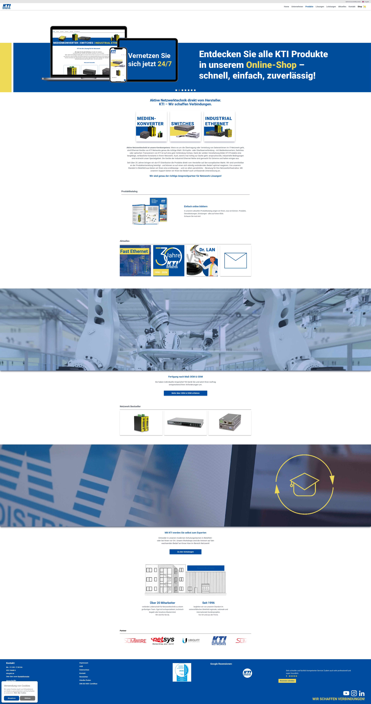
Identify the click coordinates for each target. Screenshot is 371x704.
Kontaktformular (23, 676)
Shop (360, 6)
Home (286, 6)
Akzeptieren (12, 698)
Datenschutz (84, 670)
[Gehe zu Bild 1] (176, 90)
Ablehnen (28, 698)
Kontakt (352, 6)
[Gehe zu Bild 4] (185, 90)
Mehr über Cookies (20, 693)
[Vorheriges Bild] (9, 51)
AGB (81, 666)
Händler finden (85, 680)
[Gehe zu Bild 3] (182, 90)
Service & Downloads (353, 2)
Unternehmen (297, 6)
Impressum (83, 663)
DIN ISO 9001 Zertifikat (88, 684)
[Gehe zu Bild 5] (188, 90)
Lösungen (320, 6)
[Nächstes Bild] (361, 51)
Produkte (309, 6)
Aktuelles (342, 6)
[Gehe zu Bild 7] (195, 90)
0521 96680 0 (11, 670)
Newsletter (83, 677)
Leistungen (331, 6)
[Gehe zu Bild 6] (191, 90)
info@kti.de (10, 673)
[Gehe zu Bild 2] (179, 90)
